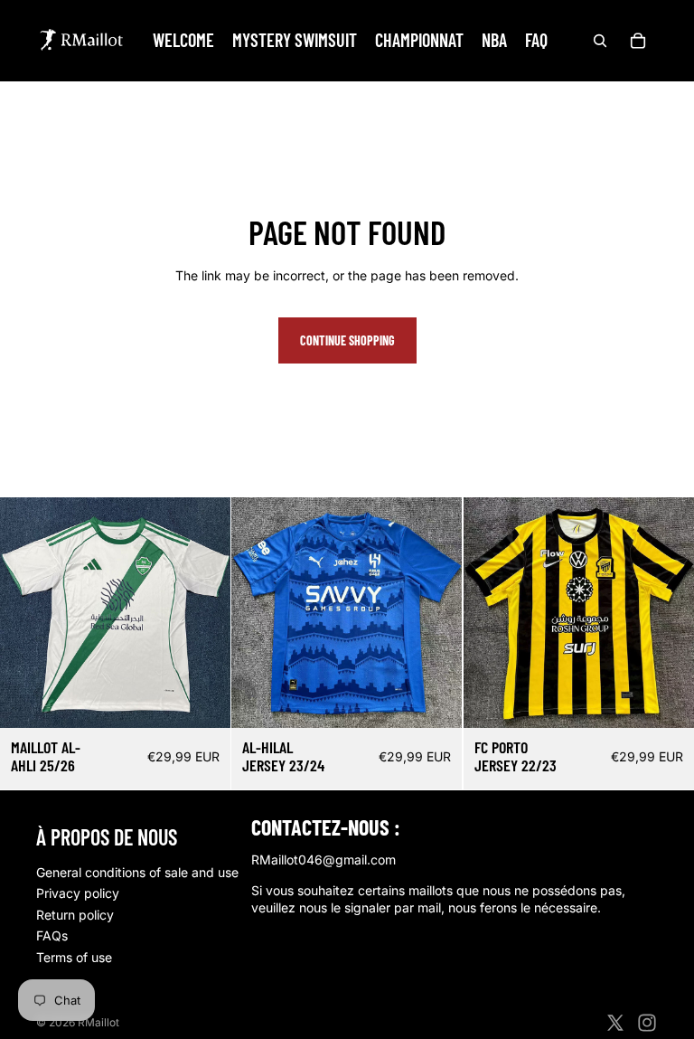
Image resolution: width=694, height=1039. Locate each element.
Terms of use (74, 957)
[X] (615, 1023)
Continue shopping (347, 340)
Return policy (75, 914)
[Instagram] (647, 1023)
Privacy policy (77, 893)
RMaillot (98, 1022)
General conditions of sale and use (137, 872)
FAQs (52, 935)
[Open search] (600, 41)
